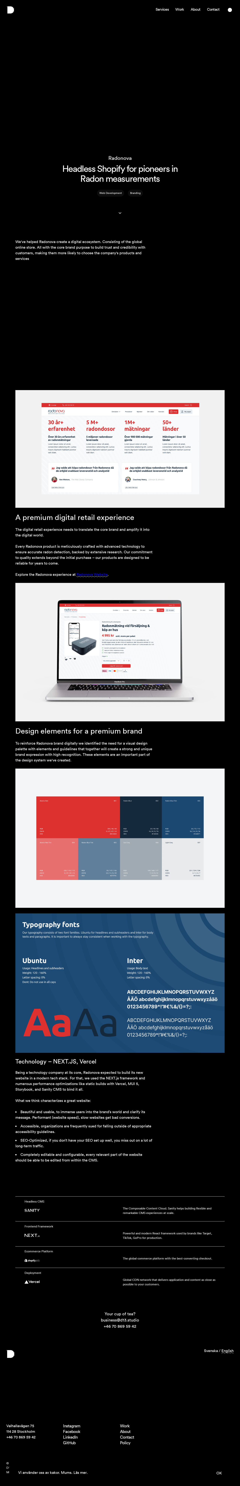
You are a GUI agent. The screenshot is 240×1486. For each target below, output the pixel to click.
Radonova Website (92, 574)
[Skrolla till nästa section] (120, 213)
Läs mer (80, 1472)
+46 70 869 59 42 (120, 1326)
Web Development (110, 193)
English (227, 1350)
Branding (135, 193)
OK (219, 1473)
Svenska (211, 1350)
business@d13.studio (120, 1320)
